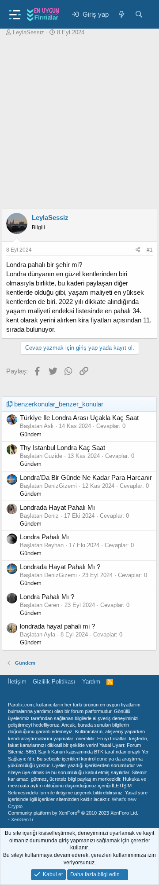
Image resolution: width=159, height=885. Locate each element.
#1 (150, 250)
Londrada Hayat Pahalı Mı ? (60, 566)
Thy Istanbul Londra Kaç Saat (62, 447)
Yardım (91, 681)
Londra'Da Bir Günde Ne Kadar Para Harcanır (86, 477)
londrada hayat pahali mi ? (57, 626)
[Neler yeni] (121, 14)
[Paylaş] (138, 250)
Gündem (31, 434)
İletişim (17, 681)
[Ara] (139, 14)
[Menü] (14, 12)
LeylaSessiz (28, 32)
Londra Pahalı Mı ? (47, 596)
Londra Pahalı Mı (44, 537)
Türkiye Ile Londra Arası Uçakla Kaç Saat (79, 417)
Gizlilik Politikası (54, 681)
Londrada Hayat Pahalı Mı (57, 507)
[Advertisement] (79, 120)
